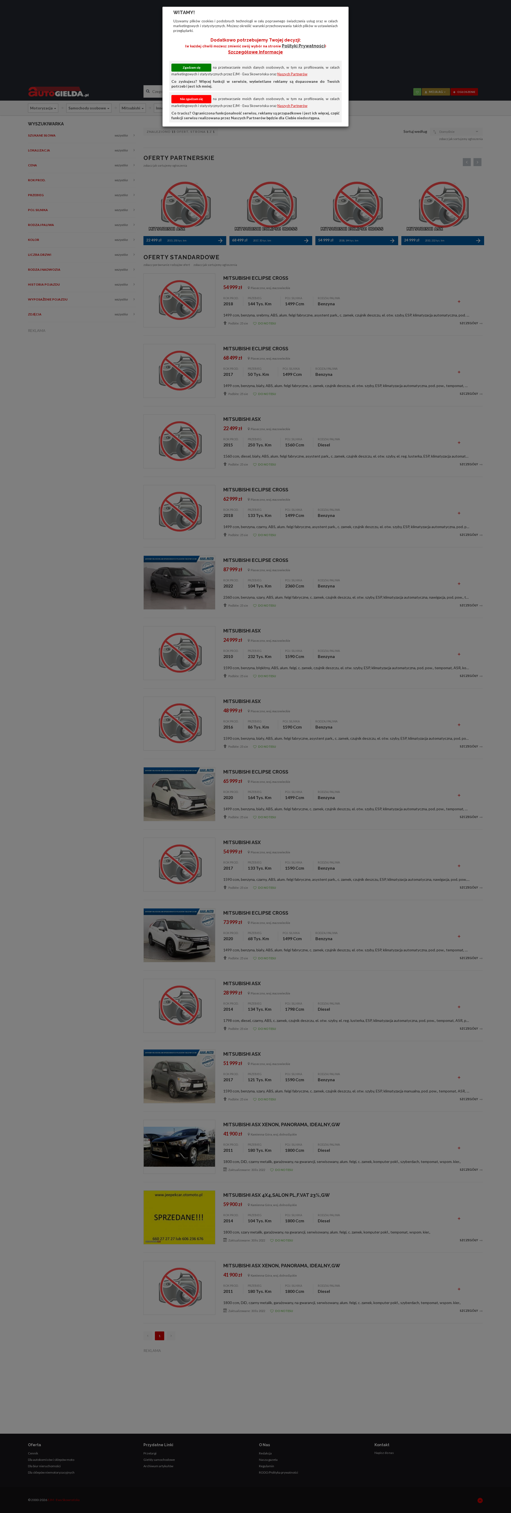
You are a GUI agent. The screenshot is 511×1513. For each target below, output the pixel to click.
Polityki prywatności (303, 45)
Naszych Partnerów (292, 74)
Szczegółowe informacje (255, 52)
